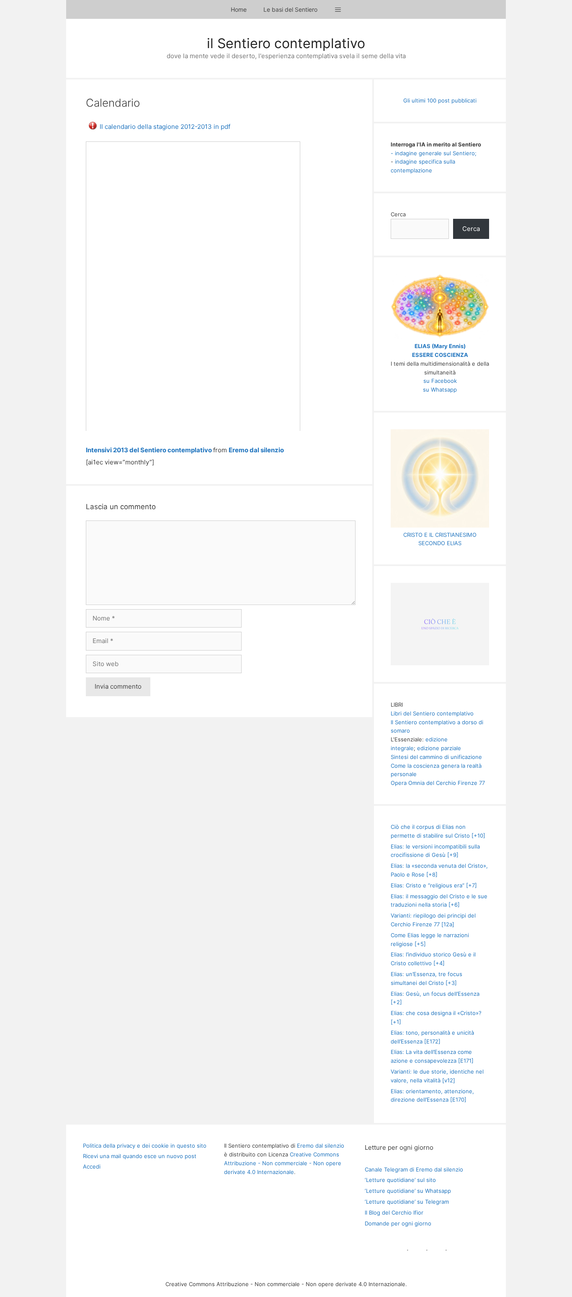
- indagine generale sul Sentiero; (434, 153)
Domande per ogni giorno (398, 1223)
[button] (338, 9)
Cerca (398, 214)
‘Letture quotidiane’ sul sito (400, 1180)
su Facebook (440, 380)
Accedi (91, 1166)
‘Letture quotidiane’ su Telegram (407, 1201)
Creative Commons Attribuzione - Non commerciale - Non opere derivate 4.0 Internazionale (282, 1163)
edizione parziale (439, 748)
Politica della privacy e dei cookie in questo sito (144, 1145)
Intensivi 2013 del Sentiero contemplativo (149, 450)
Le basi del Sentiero (290, 9)
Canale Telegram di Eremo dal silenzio (414, 1169)
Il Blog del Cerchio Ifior (394, 1212)
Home (239, 9)
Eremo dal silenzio (256, 450)
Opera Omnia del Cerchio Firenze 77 (438, 782)
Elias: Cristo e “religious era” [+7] (434, 885)
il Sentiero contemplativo (286, 43)
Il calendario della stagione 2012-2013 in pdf (165, 127)
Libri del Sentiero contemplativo (432, 713)
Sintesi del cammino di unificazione (436, 757)
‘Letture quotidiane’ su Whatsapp (408, 1190)
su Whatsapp (440, 389)
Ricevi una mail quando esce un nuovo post (139, 1156)
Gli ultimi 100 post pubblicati (440, 100)
